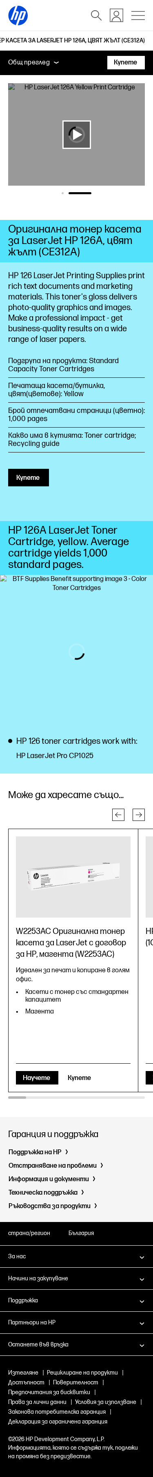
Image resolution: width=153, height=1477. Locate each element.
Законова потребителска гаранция (57, 1411)
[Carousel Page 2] (90, 193)
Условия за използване (105, 1402)
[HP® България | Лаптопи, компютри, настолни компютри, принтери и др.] (18, 15)
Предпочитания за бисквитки (49, 1392)
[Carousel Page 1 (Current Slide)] (73, 193)
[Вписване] (116, 15)
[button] (118, 815)
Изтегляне (23, 1372)
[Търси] (96, 15)
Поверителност (75, 1382)
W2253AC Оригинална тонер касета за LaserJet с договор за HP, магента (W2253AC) (71, 943)
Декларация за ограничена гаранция (57, 1421)
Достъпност (26, 1382)
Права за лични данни (37, 1402)
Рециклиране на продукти (82, 1372)
